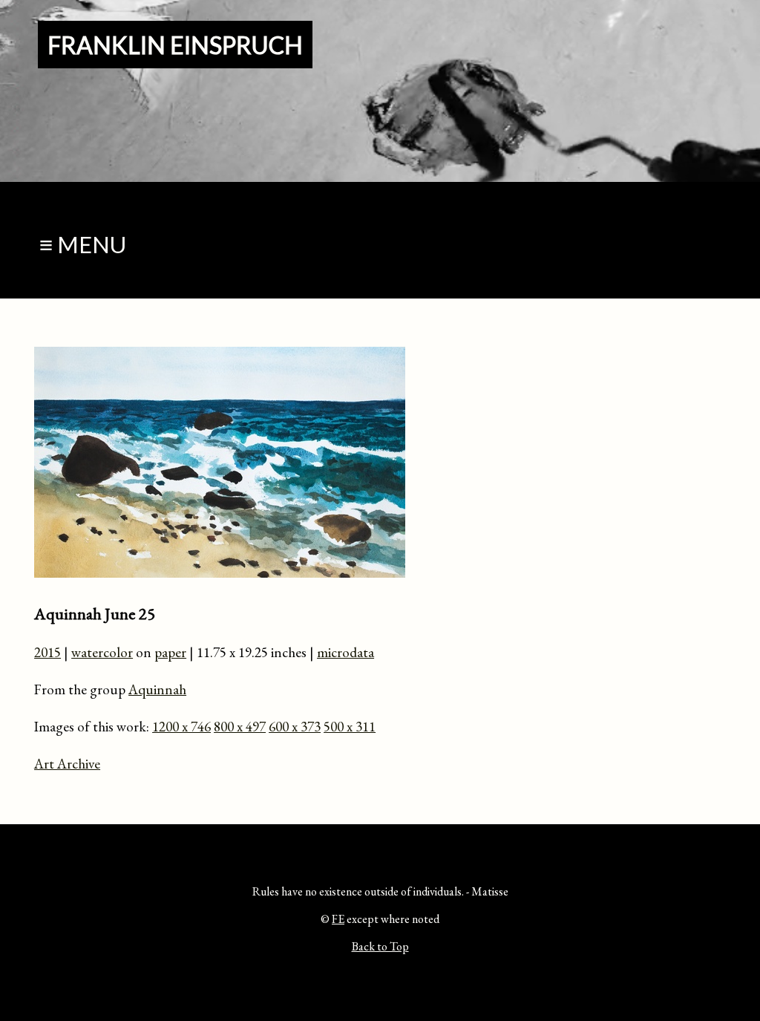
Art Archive (67, 763)
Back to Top (380, 946)
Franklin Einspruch (175, 44)
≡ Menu (82, 244)
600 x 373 (295, 726)
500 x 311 (350, 726)
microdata (345, 652)
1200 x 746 (181, 726)
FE (338, 919)
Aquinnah (157, 689)
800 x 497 (240, 726)
